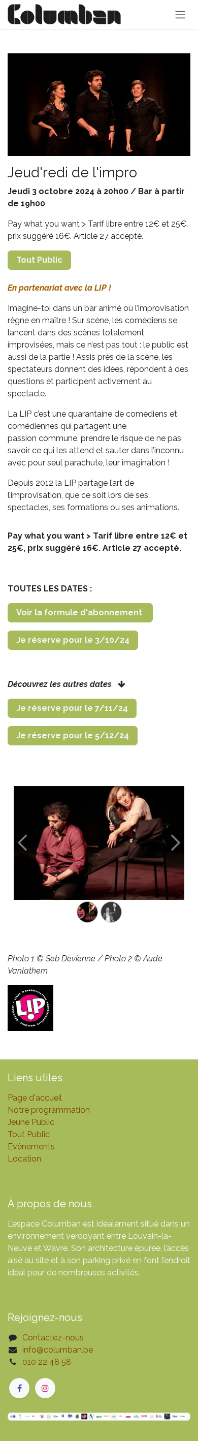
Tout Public (29, 1134)
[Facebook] (19, 1388)
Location (24, 1159)
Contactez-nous (53, 1337)
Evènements (31, 1146)
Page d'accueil (35, 1098)
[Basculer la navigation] (180, 14)
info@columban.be (57, 1350)
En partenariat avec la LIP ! (59, 288)
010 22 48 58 (46, 1362)
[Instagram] (45, 1388)
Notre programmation (49, 1110)
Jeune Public (31, 1122)
